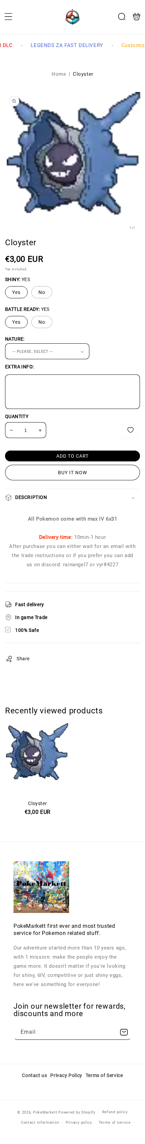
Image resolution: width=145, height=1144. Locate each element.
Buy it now (72, 472)
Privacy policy (79, 1122)
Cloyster (37, 791)
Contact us (34, 1075)
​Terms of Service (104, 1075)
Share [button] (23, 658)
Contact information (40, 1122)
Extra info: (19, 366)
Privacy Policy (66, 1075)
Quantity (16, 416)
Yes (16, 292)
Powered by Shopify (76, 1112)
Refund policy (115, 1112)
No (41, 292)
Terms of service (115, 1122)
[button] (8, 16)
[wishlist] (130, 430)
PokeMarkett (45, 1112)
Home (59, 74)
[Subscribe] (123, 1032)
